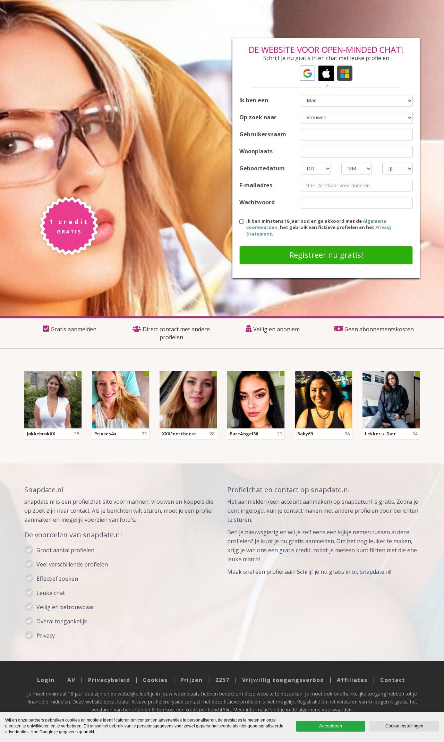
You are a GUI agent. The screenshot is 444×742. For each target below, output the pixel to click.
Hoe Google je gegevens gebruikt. (63, 732)
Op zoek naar (257, 117)
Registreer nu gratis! (326, 254)
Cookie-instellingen (404, 725)
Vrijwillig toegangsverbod (283, 680)
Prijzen (191, 680)
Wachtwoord (257, 202)
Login (45, 680)
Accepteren (330, 725)
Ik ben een (253, 100)
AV (71, 680)
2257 (222, 680)
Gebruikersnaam (262, 134)
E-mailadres (255, 185)
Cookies (155, 680)
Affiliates (352, 680)
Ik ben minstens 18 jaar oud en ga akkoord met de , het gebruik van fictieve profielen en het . (319, 227)
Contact (392, 680)
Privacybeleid (109, 680)
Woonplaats (256, 151)
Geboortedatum (262, 168)
